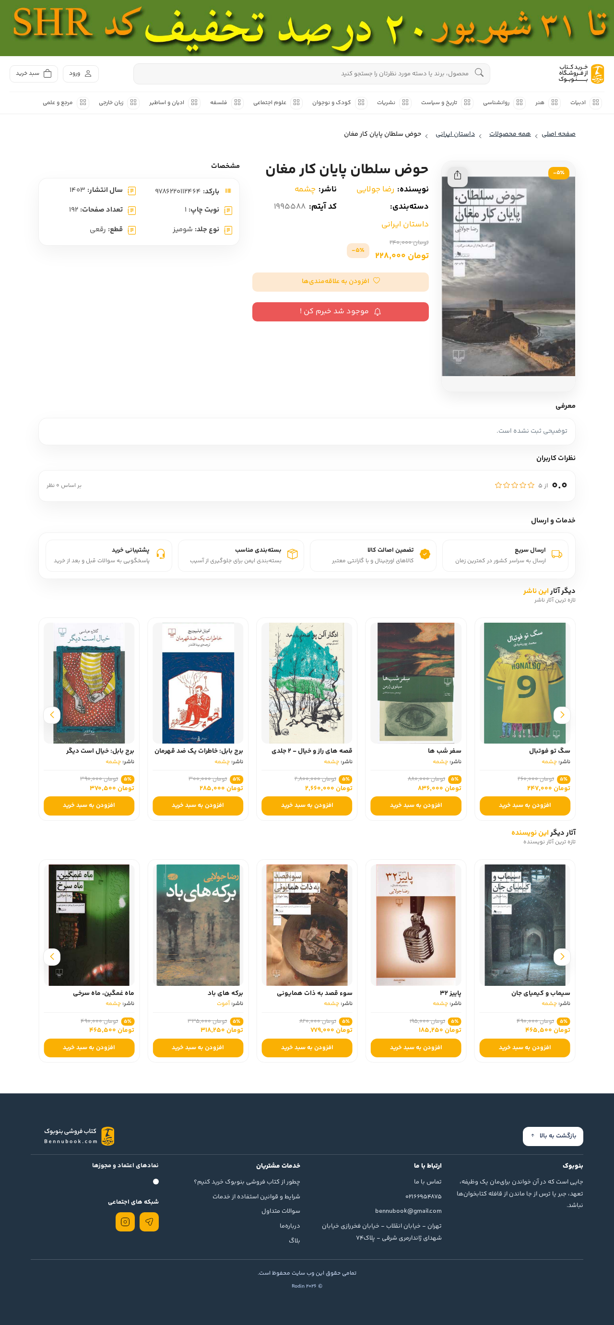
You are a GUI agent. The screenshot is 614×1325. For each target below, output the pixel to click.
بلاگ (294, 1241)
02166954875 (423, 1197)
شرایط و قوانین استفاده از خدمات (256, 1197)
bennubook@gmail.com (408, 1211)
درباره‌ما (290, 1226)
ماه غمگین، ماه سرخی (103, 993)
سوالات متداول (280, 1211)
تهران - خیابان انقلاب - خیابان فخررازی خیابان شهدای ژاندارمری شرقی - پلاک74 (382, 1232)
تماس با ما (428, 1182)
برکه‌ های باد (225, 993)
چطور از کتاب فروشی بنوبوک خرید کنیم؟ (247, 1182)
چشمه (305, 189)
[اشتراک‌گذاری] (458, 177)
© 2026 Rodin (307, 1286)
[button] (340, 282)
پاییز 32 (450, 993)
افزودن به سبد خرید (525, 805)
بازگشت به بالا (558, 1136)
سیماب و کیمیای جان (540, 993)
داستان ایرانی (405, 224)
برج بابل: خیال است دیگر (100, 751)
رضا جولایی (375, 189)
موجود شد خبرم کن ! (334, 312)
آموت (223, 1003)
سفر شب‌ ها (444, 751)
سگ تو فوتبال (549, 751)
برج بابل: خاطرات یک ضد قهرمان (198, 751)
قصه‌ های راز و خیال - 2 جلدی (312, 751)
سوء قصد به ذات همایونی (315, 993)
